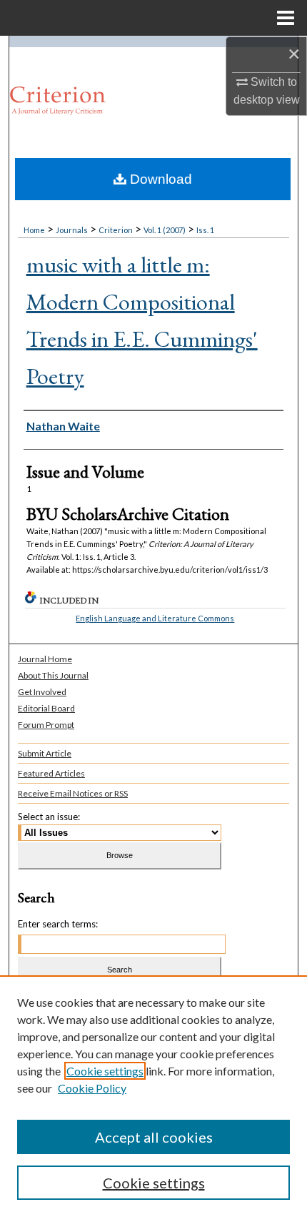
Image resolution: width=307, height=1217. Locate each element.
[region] (153, 1096)
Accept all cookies (154, 1136)
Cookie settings (105, 1071)
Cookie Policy (92, 1088)
